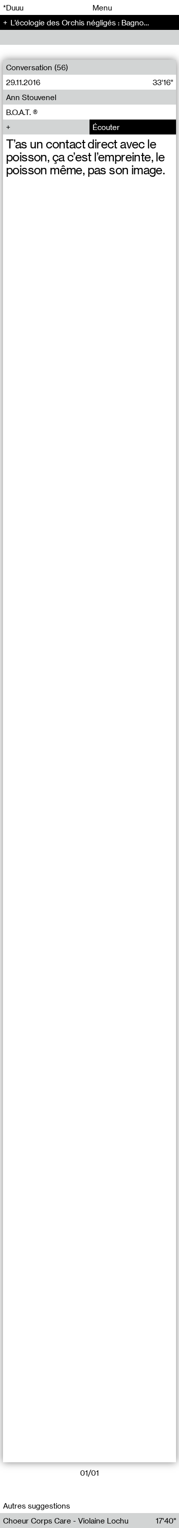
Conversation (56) (37, 67)
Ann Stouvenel (31, 97)
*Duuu (13, 7)
